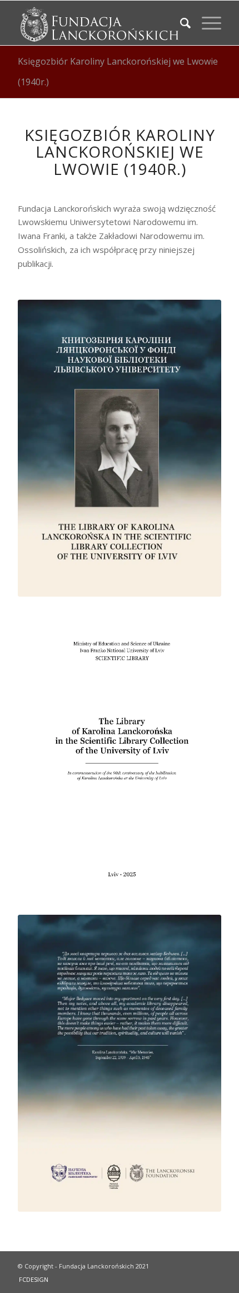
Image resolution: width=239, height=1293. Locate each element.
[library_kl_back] (119, 1063)
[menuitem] (180, 23)
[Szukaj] (180, 23)
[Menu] (206, 23)
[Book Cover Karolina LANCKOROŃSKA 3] (119, 448)
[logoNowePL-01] (99, 23)
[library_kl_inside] (119, 756)
